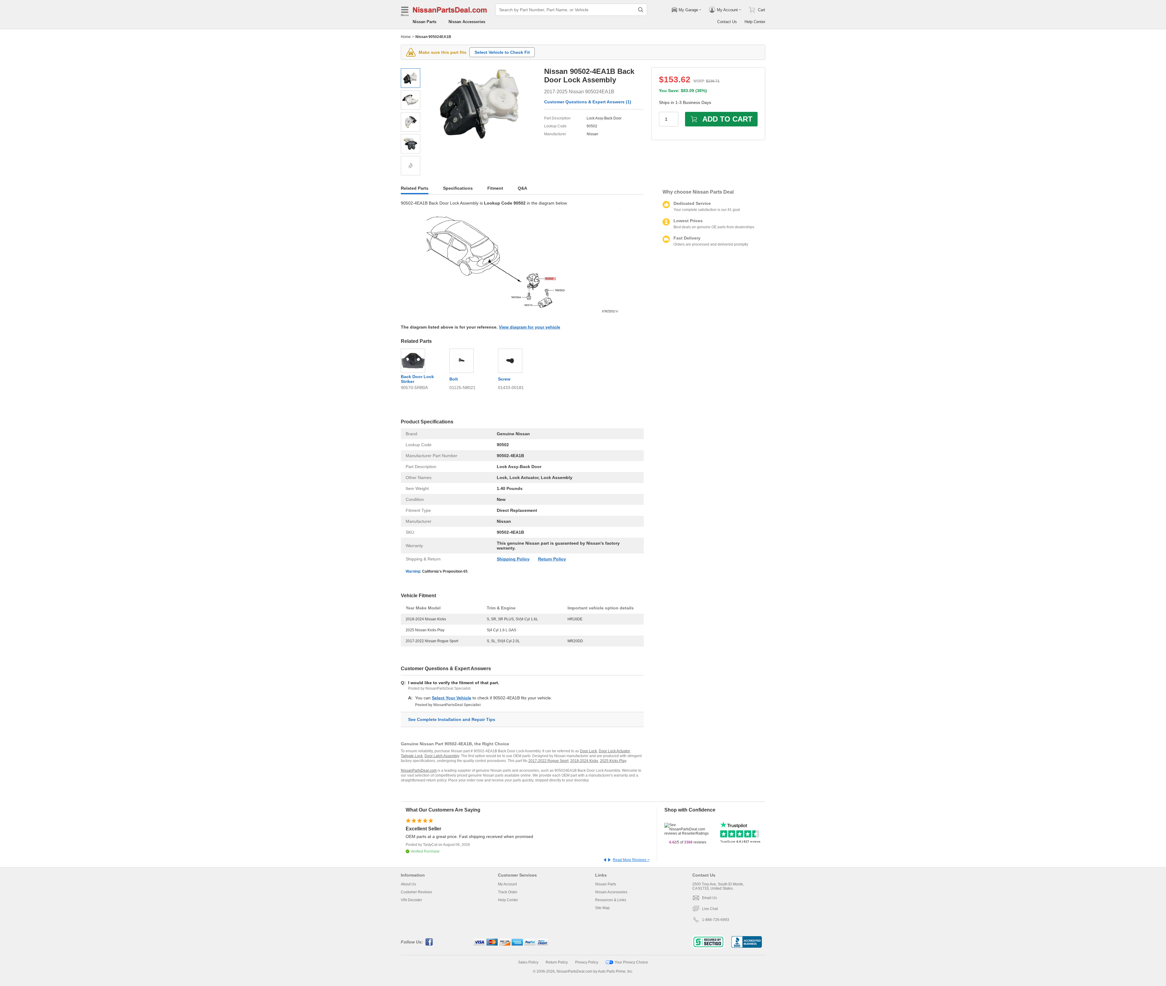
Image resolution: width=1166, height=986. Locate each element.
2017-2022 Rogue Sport (548, 761)
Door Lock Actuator (614, 751)
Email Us (709, 898)
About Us (408, 884)
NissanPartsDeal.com (419, 770)
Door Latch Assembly (441, 756)
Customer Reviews (416, 892)
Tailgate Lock (412, 756)
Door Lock (588, 751)
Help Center (755, 21)
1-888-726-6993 (715, 920)
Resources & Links (610, 900)
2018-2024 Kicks (584, 761)
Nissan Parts (424, 21)
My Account (507, 884)
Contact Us (727, 21)
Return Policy (552, 559)
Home (406, 37)
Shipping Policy (513, 559)
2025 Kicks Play (613, 761)
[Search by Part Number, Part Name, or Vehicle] (640, 9)
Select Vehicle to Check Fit (502, 52)
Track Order (507, 892)
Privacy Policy (586, 962)
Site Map (602, 908)
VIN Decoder (411, 900)
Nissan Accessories (466, 21)
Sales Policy (528, 962)
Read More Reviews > (631, 860)
